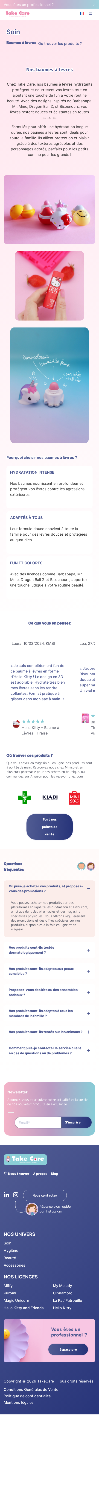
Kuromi (10, 1293)
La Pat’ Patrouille (67, 1300)
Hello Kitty (62, 1307)
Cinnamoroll (63, 1293)
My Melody (62, 1285)
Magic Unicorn (16, 1300)
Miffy (8, 1285)
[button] (90, 14)
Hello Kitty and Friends (24, 1307)
